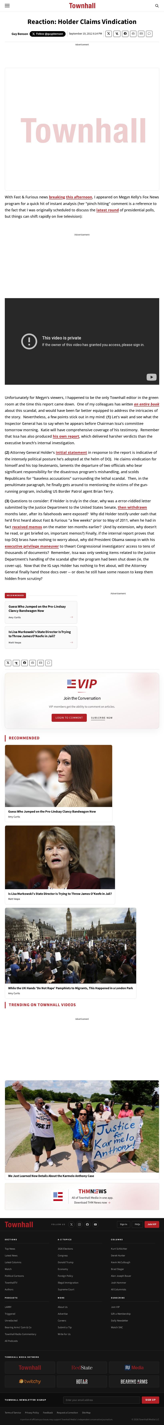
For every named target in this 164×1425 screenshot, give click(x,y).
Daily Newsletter (119, 1320)
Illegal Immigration (68, 1283)
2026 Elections (65, 1249)
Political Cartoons (14, 1276)
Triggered (10, 1314)
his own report (66, 436)
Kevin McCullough (120, 1262)
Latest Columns (13, 1262)
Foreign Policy (65, 1276)
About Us (62, 1307)
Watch (8, 1269)
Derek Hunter (118, 1255)
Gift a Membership (121, 1314)
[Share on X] (108, 34)
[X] (71, 1224)
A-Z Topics (65, 1239)
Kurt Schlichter (119, 1249)
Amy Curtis (14, 817)
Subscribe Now (102, 718)
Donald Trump (65, 1262)
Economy (63, 1269)
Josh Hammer (118, 1283)
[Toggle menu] (7, 6)
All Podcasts (11, 1341)
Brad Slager (117, 1269)
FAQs (137, 1224)
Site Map (86, 1412)
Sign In (123, 1224)
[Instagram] (79, 1224)
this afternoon (79, 197)
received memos (27, 526)
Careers (62, 1320)
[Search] (157, 5)
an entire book (146, 404)
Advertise (63, 1314)
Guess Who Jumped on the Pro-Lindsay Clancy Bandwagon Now (52, 811)
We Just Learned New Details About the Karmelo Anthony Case (51, 1176)
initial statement (71, 452)
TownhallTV (11, 1283)
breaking (57, 197)
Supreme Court (66, 1289)
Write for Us (64, 1334)
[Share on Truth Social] (116, 34)
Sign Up (150, 1400)
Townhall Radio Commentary (20, 1334)
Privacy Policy (32, 1412)
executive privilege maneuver (32, 546)
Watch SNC (117, 1327)
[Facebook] (87, 1224)
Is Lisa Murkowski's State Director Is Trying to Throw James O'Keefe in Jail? (60, 894)
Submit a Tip (65, 1327)
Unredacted (11, 1320)
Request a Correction (67, 1412)
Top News (10, 1249)
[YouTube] (95, 1224)
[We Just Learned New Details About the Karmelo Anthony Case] (82, 1126)
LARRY (8, 1307)
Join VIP (152, 1224)
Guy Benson (20, 34)
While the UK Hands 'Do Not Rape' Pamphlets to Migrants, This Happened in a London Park (70, 988)
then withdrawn (132, 507)
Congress (63, 1255)
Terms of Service (13, 1412)
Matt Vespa (14, 899)
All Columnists (118, 1289)
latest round (107, 210)
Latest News (11, 1255)
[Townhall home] (19, 1224)
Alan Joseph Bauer (121, 1276)
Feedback (48, 1412)
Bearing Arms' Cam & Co (18, 1327)
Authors (9, 1289)
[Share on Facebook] (125, 34)
